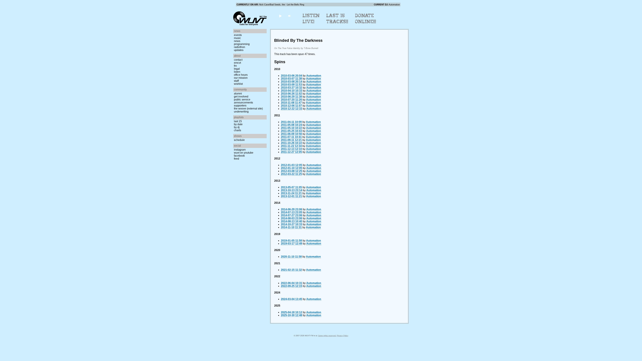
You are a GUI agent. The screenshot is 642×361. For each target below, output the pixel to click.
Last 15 (238, 121)
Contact (238, 59)
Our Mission (241, 77)
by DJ (237, 127)
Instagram (240, 149)
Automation (313, 75)
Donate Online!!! (365, 19)
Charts (237, 130)
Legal (237, 68)
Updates (238, 50)
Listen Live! (311, 19)
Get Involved (241, 96)
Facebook (239, 155)
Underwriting (241, 111)
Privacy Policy (342, 336)
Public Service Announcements (243, 101)
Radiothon (239, 47)
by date (238, 124)
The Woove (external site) (248, 108)
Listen (237, 71)
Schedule (239, 140)
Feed (236, 158)
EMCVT (237, 62)
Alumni (238, 93)
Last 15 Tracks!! (337, 19)
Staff (236, 80)
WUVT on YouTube (243, 152)
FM (235, 65)
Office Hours (241, 74)
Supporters (240, 105)
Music (237, 38)
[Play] (280, 16)
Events (238, 35)
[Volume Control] (290, 16)
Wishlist (238, 83)
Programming (242, 44)
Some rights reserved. (327, 336)
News (237, 41)
